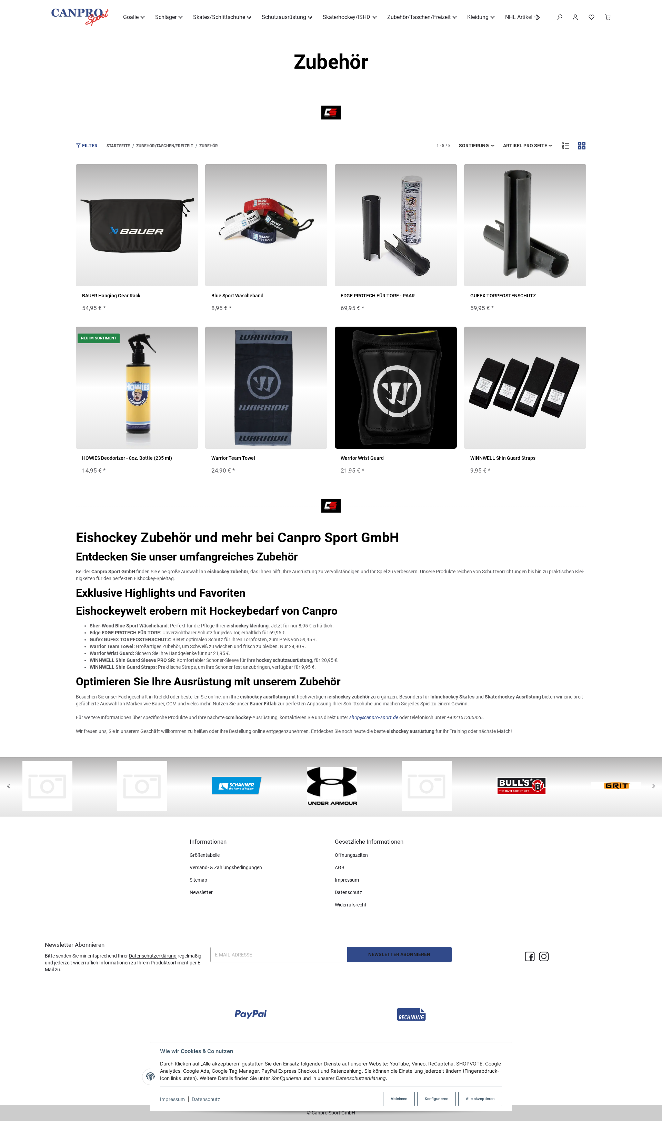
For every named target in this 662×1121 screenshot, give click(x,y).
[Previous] (8, 786)
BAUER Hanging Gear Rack (111, 295)
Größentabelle (205, 855)
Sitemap (198, 880)
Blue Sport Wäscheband (237, 295)
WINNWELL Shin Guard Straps (502, 458)
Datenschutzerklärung (153, 956)
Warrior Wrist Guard (362, 458)
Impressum (172, 1099)
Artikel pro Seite (525, 145)
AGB (339, 867)
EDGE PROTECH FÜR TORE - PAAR (378, 295)
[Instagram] (544, 957)
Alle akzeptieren (480, 1099)
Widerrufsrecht (351, 904)
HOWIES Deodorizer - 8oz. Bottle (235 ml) (127, 458)
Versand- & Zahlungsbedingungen (226, 867)
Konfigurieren (436, 1099)
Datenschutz (206, 1099)
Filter (89, 145)
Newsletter (201, 892)
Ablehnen (399, 1099)
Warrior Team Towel (233, 458)
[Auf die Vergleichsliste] (175, 176)
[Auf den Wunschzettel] (188, 176)
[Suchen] (559, 17)
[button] (534, 17)
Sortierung (474, 145)
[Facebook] (530, 957)
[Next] (653, 786)
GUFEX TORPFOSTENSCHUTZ (503, 295)
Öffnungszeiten (351, 855)
